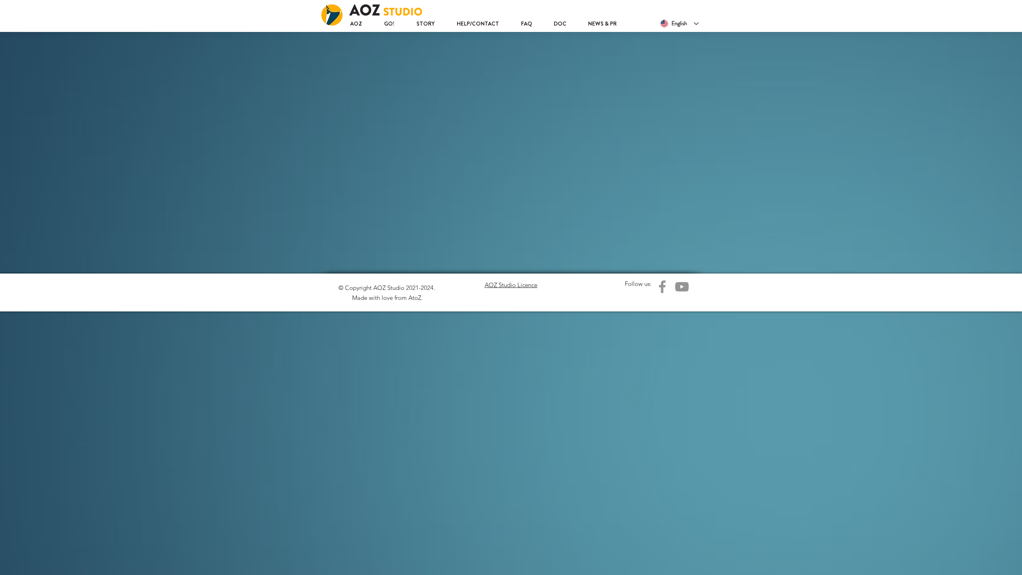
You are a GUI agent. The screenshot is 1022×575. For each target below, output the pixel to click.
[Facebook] (662, 286)
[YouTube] (681, 286)
